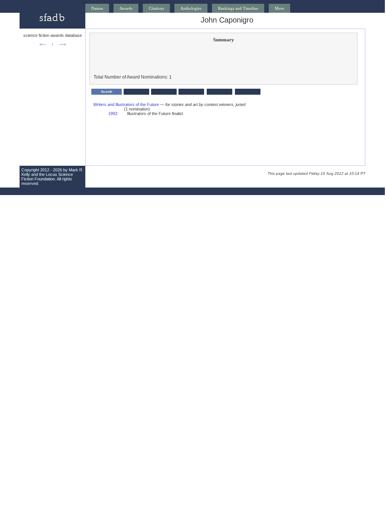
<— (42, 44)
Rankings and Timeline (238, 8)
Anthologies (190, 8)
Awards (126, 8)
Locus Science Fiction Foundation (47, 176)
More (279, 8)
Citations (156, 8)
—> (62, 44)
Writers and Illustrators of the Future (126, 104)
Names (97, 8)
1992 (112, 113)
